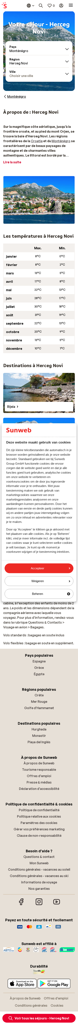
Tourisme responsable (39, 770)
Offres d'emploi (39, 776)
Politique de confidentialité (39, 810)
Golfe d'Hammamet (39, 708)
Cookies (57, 1005)
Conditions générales (31, 1005)
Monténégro (61, 141)
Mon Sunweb (39, 863)
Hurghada (39, 729)
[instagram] (39, 905)
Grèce (39, 668)
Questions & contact (39, 857)
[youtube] (57, 905)
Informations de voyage (39, 882)
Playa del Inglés (39, 742)
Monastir (39, 736)
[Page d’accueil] (4, 5)
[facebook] (21, 905)
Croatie (37, 141)
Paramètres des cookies (39, 823)
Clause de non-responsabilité (39, 836)
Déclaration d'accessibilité (39, 789)
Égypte (39, 674)
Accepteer (37, 568)
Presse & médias (39, 782)
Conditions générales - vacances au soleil (39, 869)
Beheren (37, 593)
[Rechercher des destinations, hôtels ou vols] (41, 6)
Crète (39, 695)
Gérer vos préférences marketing (39, 829)
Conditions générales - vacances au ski (39, 876)
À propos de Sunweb (39, 763)
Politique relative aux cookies (39, 816)
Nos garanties (39, 889)
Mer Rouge (39, 702)
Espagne (39, 661)
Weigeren (37, 581)
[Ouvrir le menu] (70, 5)
